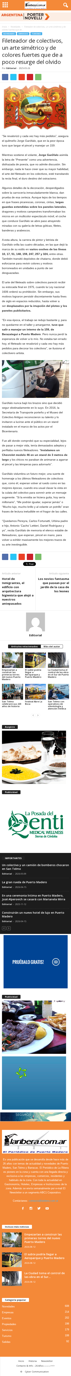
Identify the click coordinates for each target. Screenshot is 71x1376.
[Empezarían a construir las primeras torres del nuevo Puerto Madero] (12, 660)
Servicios (23, 33)
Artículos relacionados (24, 646)
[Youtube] (47, 1208)
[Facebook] (24, 1208)
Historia (33, 1360)
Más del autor (52, 646)
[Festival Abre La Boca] (35, 692)
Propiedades (9, 1324)
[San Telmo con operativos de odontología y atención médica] (58, 692)
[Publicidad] (35, 823)
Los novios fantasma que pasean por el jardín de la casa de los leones (53, 585)
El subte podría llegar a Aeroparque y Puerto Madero (33, 673)
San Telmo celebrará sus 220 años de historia (11, 704)
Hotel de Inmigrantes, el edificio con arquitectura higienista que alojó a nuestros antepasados (18, 591)
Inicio (4, 26)
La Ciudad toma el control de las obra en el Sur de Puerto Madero (58, 673)
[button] (65, 5)
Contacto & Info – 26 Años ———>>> (35, 1365)
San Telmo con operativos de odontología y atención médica (57, 705)
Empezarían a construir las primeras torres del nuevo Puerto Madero (11, 674)
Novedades (9, 33)
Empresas (8, 1312)
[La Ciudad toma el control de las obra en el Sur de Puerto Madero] (58, 660)
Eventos (6, 1318)
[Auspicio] (35, 757)
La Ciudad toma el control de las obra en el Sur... (44, 1275)
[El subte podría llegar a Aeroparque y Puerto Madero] (35, 660)
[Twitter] (40, 1208)
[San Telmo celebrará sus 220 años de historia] (12, 692)
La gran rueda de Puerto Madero (24, 882)
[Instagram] (32, 1208)
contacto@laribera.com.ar (43, 1200)
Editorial (11, 68)
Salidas (6, 1341)
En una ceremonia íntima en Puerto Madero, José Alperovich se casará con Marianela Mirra (33, 897)
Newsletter (47, 1360)
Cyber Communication (37, 1371)
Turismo (36, 33)
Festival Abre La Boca (33, 702)
